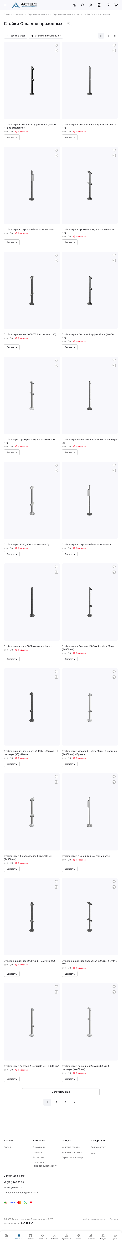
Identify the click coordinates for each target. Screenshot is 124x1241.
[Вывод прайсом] (115, 36)
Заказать (12, 137)
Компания (39, 1140)
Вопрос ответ (98, 1147)
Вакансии (38, 1157)
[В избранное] (56, 45)
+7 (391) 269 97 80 (14, 1182)
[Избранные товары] (107, 5)
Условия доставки (72, 1152)
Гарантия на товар (72, 1157)
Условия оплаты (71, 1147)
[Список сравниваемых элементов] (99, 5)
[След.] (74, 1102)
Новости (37, 1152)
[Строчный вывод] (108, 36)
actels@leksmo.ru (13, 1187)
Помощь (67, 1140)
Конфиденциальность (93, 1219)
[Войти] (91, 5)
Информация (98, 1140)
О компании (39, 1147)
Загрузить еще (61, 1091)
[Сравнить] (56, 50)
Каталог (9, 1140)
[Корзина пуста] (116, 5)
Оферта (114, 1219)
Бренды (8, 1147)
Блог (93, 1153)
